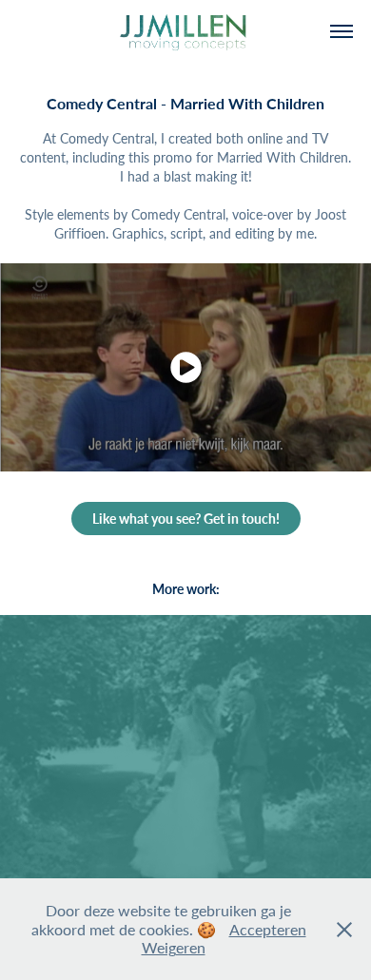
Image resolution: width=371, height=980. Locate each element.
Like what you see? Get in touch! (186, 518)
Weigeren (173, 947)
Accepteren (267, 929)
